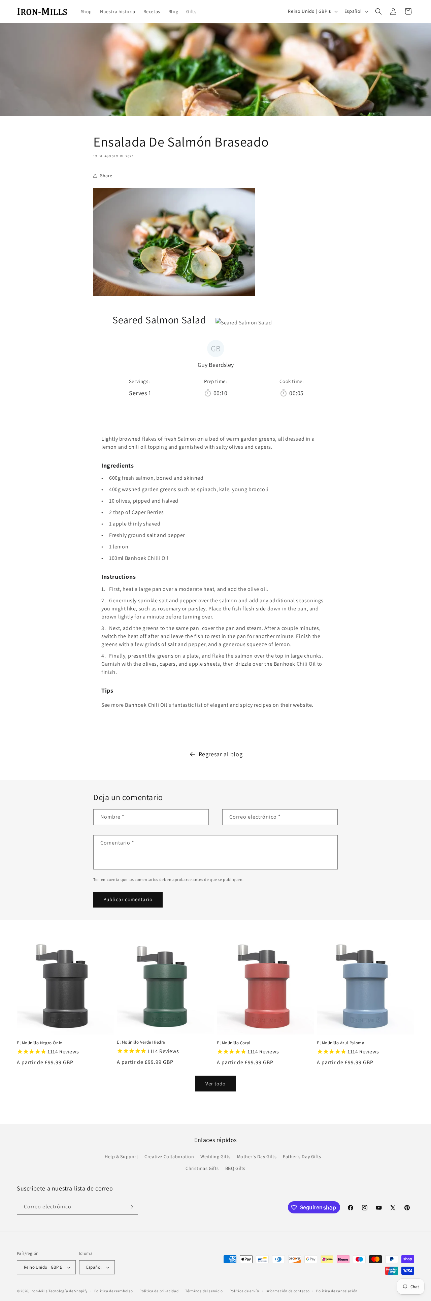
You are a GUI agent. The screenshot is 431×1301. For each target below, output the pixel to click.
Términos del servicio (204, 1291)
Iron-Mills (39, 1291)
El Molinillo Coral (234, 1043)
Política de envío (244, 1291)
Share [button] (106, 175)
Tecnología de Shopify (68, 1291)
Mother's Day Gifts (257, 1156)
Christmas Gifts (202, 1168)
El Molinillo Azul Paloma (340, 1043)
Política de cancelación (337, 1291)
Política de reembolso (113, 1291)
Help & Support (121, 1156)
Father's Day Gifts (302, 1156)
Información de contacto (287, 1291)
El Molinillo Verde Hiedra (141, 1042)
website (302, 704)
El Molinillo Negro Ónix (39, 1043)
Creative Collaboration (169, 1156)
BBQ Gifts (235, 1168)
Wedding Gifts (215, 1156)
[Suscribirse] (130, 1207)
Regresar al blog (221, 754)
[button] (378, 11)
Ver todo (215, 1083)
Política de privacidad (158, 1291)
